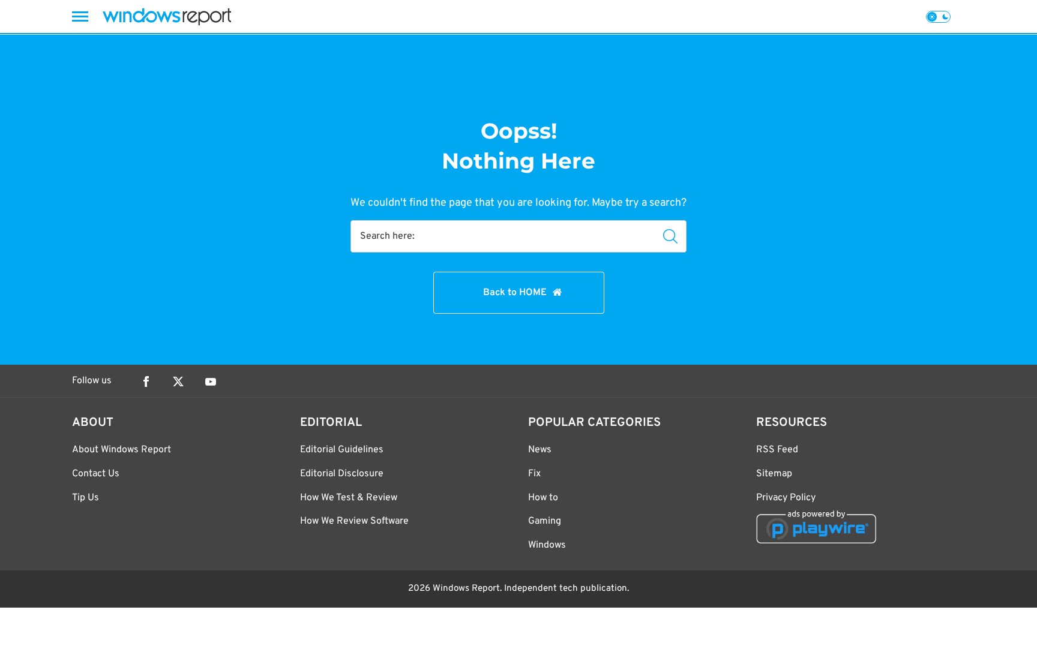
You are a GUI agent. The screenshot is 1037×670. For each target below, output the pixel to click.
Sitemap (774, 474)
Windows (547, 545)
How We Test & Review (348, 498)
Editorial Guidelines (341, 450)
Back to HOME (515, 293)
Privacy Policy (786, 498)
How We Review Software (354, 521)
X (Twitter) (178, 381)
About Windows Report (121, 450)
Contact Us (95, 474)
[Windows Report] (167, 16)
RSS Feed (777, 450)
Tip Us (85, 498)
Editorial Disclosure (341, 474)
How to (543, 498)
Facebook (145, 381)
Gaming (544, 521)
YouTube (210, 381)
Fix (534, 474)
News (540, 450)
